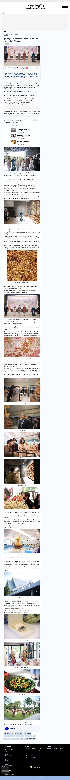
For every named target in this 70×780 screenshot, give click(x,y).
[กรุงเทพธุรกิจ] (5, 13)
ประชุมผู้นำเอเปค (6, 738)
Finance (15, 13)
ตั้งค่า (5, 772)
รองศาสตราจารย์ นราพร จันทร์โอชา (9, 736)
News (56, 13)
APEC (23, 736)
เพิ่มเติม (3, 768)
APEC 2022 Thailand (32, 738)
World (37, 13)
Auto (34, 13)
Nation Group (55, 748)
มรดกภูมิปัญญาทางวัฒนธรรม (15, 738)
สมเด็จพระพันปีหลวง (27, 733)
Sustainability (29, 13)
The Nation (49, 748)
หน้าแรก (5, 31)
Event (64, 13)
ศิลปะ (8, 733)
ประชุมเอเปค (18, 736)
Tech (24, 13)
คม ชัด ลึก (61, 748)
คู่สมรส (34, 736)
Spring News (62, 750)
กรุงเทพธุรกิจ (49, 750)
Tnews (54, 752)
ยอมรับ (5, 770)
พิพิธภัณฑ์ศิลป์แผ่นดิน (27, 724)
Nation (54, 750)
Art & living (13, 31)
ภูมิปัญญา (12, 733)
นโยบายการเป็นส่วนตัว (34, 758)
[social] (60, 1)
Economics (10, 13)
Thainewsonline (49, 752)
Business (19, 13)
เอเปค (5, 733)
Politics (48, 13)
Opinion (60, 13)
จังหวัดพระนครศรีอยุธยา (19, 733)
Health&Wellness (42, 13)
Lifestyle (52, 13)
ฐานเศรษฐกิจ (62, 752)
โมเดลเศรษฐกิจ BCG (24, 738)
